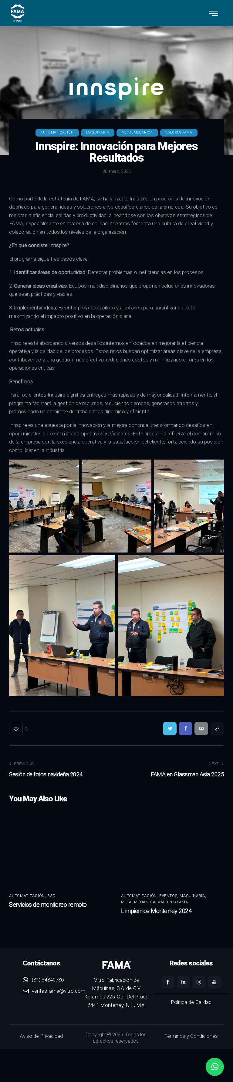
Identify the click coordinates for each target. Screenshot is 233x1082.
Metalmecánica (137, 132)
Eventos (168, 895)
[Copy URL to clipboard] (217, 728)
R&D (51, 895)
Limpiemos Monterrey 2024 (156, 911)
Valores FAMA (178, 132)
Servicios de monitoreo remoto (48, 904)
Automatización (57, 132)
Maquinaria (97, 132)
